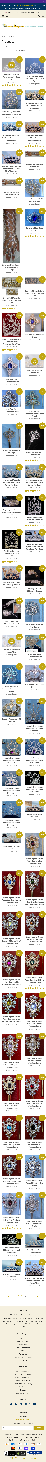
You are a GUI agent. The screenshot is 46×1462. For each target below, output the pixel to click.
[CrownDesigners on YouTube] (34, 1404)
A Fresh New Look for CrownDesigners (23, 1315)
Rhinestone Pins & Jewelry (23, 1384)
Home (3, 36)
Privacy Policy (23, 1344)
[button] (8, 85)
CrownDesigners (25, 1434)
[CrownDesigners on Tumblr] (30, 1404)
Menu (6, 16)
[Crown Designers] (10, 1455)
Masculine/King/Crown (23, 1374)
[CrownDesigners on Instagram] (25, 1404)
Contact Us (23, 1360)
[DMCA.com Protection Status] (23, 1458)
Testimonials (23, 1354)
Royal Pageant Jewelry (23, 1393)
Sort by (4, 46)
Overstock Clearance (23, 1371)
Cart (42, 16)
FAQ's (23, 1351)
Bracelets (23, 1390)
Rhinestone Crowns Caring (23, 1357)
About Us (23, 1338)
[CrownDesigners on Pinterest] (20, 1404)
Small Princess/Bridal (23, 1380)
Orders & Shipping (23, 1341)
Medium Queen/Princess (23, 1377)
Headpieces (23, 1387)
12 (34, 1296)
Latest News (23, 1310)
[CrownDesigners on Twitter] (11, 1404)
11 (29, 1296)
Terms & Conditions (23, 1348)
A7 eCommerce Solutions (28, 1440)
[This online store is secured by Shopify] (21, 1455)
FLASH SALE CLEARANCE (25, 5)
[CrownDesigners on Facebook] (16, 1404)
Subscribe (39, 1428)
